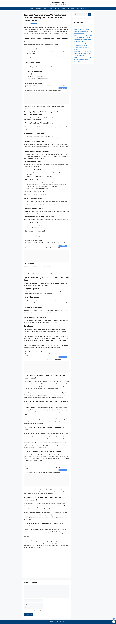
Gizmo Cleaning (58, 3)
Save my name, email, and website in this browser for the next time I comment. (44, 610)
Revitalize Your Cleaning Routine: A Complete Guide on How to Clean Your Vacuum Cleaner (82, 53)
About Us (57, 8)
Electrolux (50, 8)
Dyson (44, 8)
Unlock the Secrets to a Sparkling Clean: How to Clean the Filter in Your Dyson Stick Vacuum (83, 31)
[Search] (89, 14)
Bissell (31, 8)
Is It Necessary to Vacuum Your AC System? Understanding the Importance (82, 59)
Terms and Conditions (81, 8)
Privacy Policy (71, 8)
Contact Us (63, 8)
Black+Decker (38, 8)
